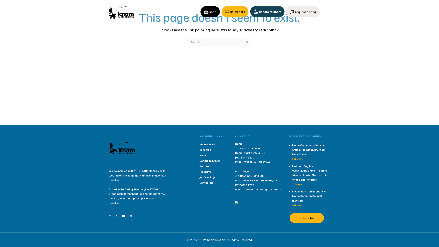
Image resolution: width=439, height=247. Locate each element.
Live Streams (239, 28)
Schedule (157, 28)
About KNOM (129, 28)
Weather (264, 28)
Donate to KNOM (209, 160)
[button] (141, 28)
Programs (287, 28)
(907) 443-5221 (244, 157)
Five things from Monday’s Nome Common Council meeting (309, 196)
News (177, 28)
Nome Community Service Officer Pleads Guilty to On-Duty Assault (309, 149)
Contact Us (311, 28)
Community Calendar (207, 28)
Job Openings (207, 177)
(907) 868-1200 (244, 185)
